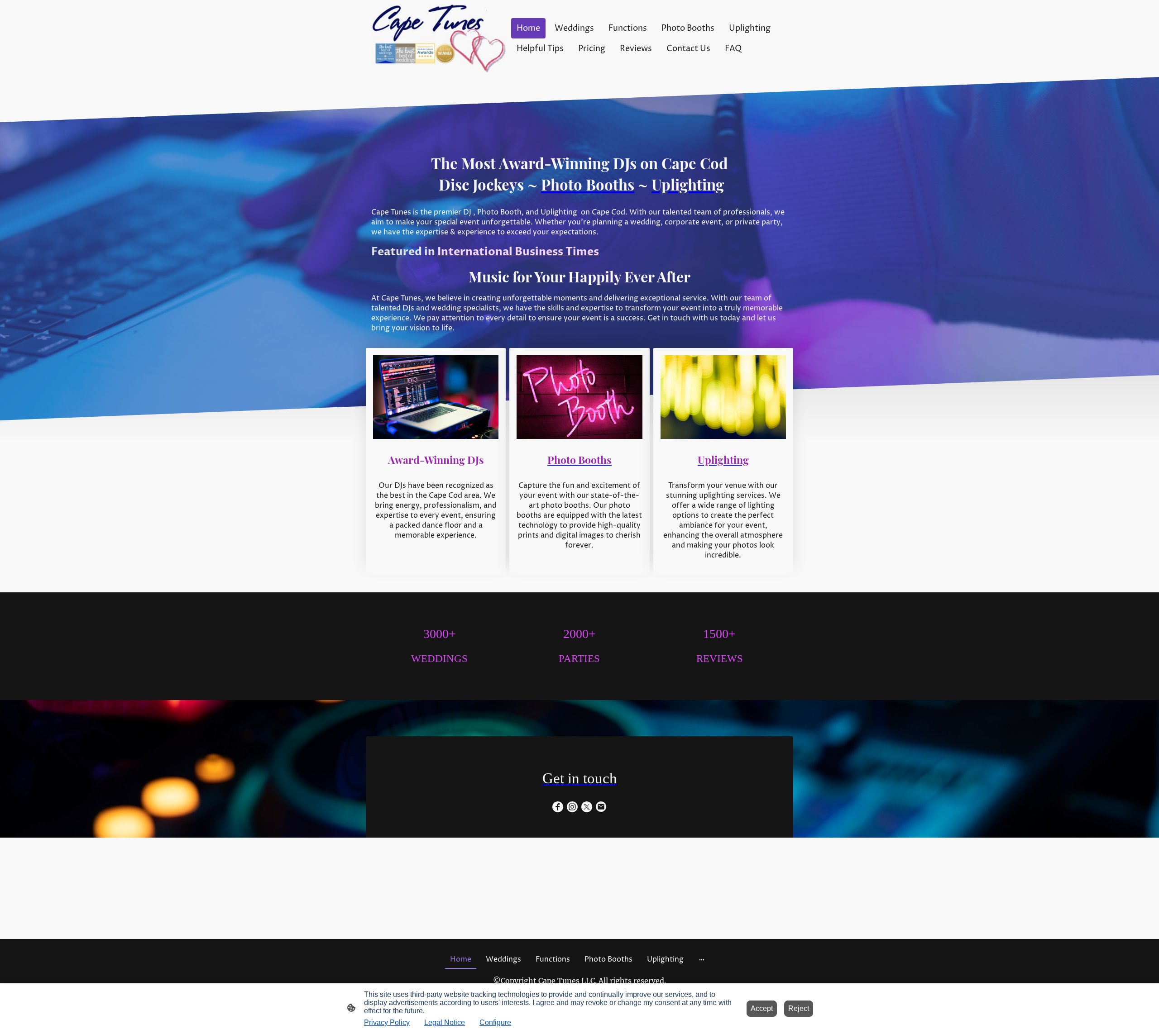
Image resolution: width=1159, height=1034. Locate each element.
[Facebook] (557, 806)
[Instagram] (572, 806)
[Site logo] (439, 38)
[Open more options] (702, 959)
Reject (798, 1008)
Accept (762, 1008)
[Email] (601, 806)
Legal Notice (444, 1022)
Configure (495, 1022)
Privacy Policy (387, 1022)
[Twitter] (586, 806)
